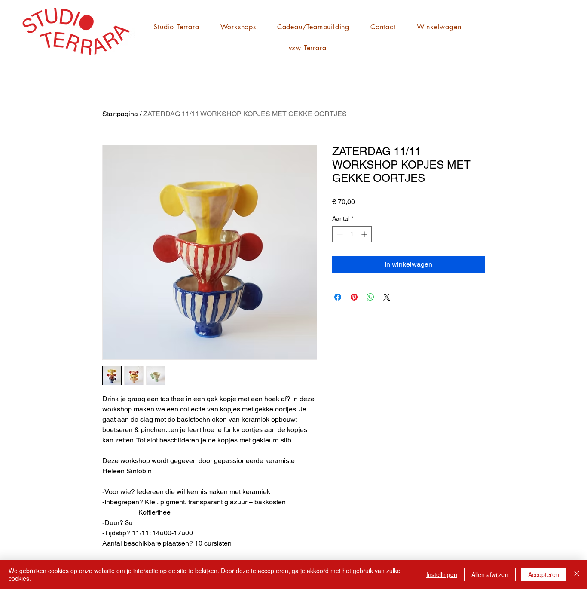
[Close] (577, 574)
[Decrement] (338, 234)
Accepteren (543, 574)
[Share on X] (387, 297)
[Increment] (365, 234)
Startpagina (120, 114)
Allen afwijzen (489, 574)
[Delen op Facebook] (338, 297)
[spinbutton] (352, 234)
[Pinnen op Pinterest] (354, 297)
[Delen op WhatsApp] (370, 297)
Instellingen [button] (441, 574)
